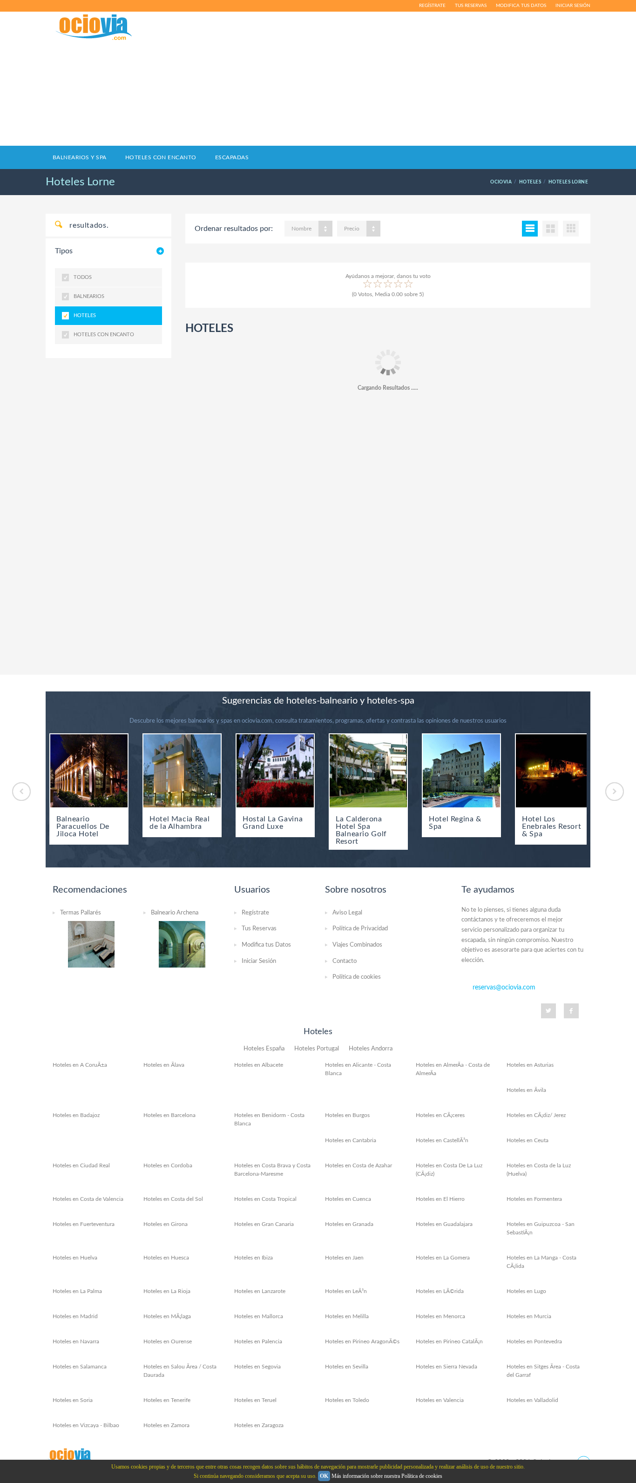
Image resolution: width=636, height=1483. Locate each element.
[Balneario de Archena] (182, 944)
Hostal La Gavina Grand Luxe (273, 822)
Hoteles (85, 315)
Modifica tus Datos (266, 945)
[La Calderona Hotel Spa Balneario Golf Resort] (368, 770)
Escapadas (232, 157)
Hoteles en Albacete (258, 1065)
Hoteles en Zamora (166, 1425)
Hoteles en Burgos (347, 1115)
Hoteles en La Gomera (443, 1257)
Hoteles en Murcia (529, 1316)
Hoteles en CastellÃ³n (442, 1140)
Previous (21, 791)
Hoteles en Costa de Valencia (88, 1199)
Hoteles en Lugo (526, 1291)
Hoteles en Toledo (347, 1400)
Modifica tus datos (521, 5)
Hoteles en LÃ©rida (440, 1291)
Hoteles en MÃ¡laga (167, 1316)
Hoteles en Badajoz (76, 1115)
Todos (83, 277)
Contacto (344, 961)
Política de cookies (356, 977)
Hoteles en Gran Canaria (264, 1224)
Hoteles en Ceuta (527, 1140)
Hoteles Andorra (370, 1049)
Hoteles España (264, 1049)
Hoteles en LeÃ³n (346, 1291)
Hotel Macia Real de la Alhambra (179, 822)
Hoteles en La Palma (77, 1291)
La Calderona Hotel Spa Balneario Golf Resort (361, 830)
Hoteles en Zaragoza (259, 1425)
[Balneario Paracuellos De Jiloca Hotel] (89, 770)
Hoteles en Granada (349, 1224)
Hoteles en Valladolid (532, 1400)
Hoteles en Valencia (440, 1400)
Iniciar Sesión (259, 961)
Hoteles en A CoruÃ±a (80, 1065)
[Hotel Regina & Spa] (461, 770)
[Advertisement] (409, 79)
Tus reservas (471, 5)
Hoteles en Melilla (347, 1316)
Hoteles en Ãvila (526, 1090)
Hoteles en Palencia (258, 1341)
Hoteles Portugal (316, 1049)
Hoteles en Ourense (167, 1341)
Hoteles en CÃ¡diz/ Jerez (536, 1115)
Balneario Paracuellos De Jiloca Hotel (82, 826)
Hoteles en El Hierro (440, 1199)
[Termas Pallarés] (91, 944)
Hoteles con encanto (160, 157)
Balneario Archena (174, 913)
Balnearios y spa (80, 157)
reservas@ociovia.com (504, 987)
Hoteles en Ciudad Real (81, 1165)
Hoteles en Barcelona (169, 1115)
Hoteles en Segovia (257, 1366)
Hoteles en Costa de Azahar (358, 1165)
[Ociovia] (94, 27)
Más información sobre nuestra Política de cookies (387, 1476)
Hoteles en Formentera (534, 1199)
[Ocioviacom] (71, 1456)
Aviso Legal (347, 913)
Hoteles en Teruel (255, 1400)
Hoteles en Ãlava (163, 1065)
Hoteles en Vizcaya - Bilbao (86, 1425)
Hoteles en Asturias (530, 1065)
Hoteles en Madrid (75, 1316)
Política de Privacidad (360, 929)
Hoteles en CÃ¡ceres (440, 1115)
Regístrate (432, 5)
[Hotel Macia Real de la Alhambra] (182, 770)
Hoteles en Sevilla (346, 1366)
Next (614, 791)
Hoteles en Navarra (76, 1341)
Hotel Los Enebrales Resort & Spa (551, 826)
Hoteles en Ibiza (253, 1257)
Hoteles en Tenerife (166, 1400)
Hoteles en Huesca (166, 1257)
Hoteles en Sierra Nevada (446, 1366)
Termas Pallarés (80, 913)
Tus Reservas (259, 929)
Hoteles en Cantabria (350, 1140)
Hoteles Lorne (80, 182)
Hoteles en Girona (165, 1224)
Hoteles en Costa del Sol (173, 1199)
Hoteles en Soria (73, 1400)
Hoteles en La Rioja (166, 1291)
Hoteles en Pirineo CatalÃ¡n (449, 1341)
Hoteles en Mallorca (258, 1316)
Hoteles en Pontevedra (534, 1341)
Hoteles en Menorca (440, 1316)
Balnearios (89, 296)
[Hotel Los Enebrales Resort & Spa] (554, 770)
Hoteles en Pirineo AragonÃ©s (362, 1341)
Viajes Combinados (357, 945)
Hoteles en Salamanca (80, 1366)
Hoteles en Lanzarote (259, 1291)
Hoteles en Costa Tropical (265, 1199)
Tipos (64, 251)
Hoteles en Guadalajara (444, 1224)
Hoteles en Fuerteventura (84, 1224)
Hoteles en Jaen (344, 1257)
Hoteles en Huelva (75, 1257)
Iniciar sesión (572, 5)
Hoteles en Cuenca (348, 1199)
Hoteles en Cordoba (167, 1165)
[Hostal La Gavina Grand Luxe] (275, 770)
